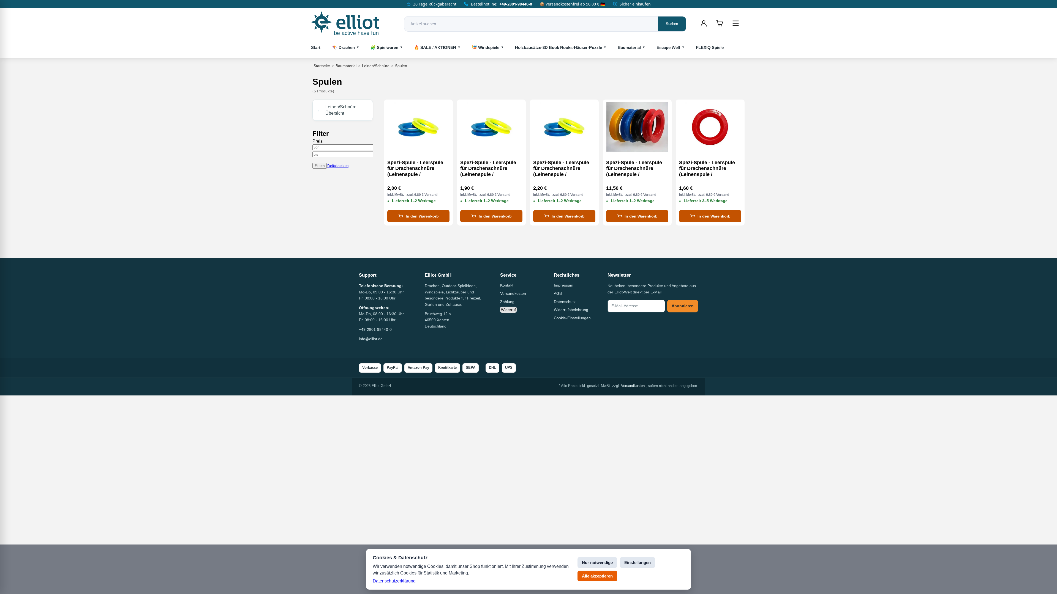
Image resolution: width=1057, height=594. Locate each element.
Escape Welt (668, 47)
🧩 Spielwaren (384, 47)
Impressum (563, 285)
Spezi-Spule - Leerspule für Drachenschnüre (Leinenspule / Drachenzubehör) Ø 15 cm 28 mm (418, 168)
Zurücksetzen (337, 166)
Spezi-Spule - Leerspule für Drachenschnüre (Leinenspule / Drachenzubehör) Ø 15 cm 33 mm (564, 168)
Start (315, 47)
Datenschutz (565, 301)
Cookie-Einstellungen (572, 318)
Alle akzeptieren (597, 576)
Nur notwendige (597, 562)
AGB (558, 293)
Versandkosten (513, 293)
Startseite (322, 66)
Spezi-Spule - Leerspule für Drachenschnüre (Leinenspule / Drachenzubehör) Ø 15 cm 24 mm (491, 168)
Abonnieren (683, 306)
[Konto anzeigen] (703, 23)
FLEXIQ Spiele (710, 47)
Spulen (401, 66)
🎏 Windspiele (485, 47)
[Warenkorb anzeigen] (719, 23)
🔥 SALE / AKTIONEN (435, 47)
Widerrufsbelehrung (571, 309)
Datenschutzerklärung (394, 581)
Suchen (672, 24)
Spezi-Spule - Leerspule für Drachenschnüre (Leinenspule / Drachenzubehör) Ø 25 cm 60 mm (637, 168)
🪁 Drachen (343, 47)
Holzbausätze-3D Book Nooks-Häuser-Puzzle (558, 47)
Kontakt (506, 285)
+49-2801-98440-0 (515, 4)
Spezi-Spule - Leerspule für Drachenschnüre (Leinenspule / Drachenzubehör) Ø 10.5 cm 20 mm (707, 168)
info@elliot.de (371, 339)
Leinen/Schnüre (375, 66)
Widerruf (508, 309)
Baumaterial (629, 47)
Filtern (320, 166)
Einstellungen (637, 562)
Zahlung (507, 301)
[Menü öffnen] (735, 23)
